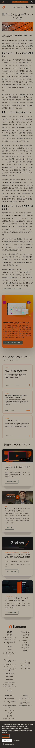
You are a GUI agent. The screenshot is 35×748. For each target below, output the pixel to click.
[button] (8, 744)
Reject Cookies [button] (16, 740)
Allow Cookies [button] (7, 740)
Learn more (6, 736)
